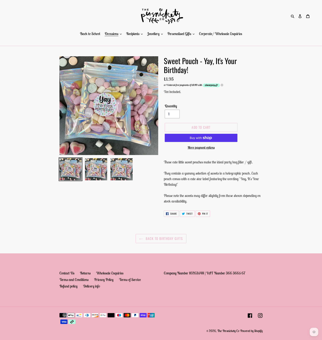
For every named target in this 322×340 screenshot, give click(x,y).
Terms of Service (130, 279)
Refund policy (68, 286)
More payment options (201, 147)
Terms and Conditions (74, 279)
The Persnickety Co (228, 331)
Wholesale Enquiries (109, 273)
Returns (85, 273)
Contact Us (66, 273)
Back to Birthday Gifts (164, 238)
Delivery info (91, 286)
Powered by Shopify (251, 331)
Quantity (171, 106)
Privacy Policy (103, 279)
